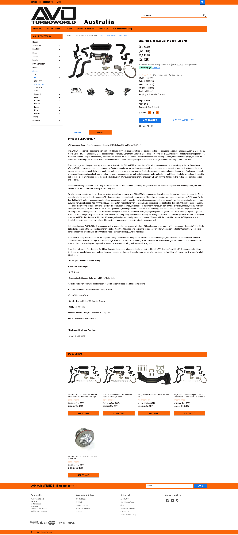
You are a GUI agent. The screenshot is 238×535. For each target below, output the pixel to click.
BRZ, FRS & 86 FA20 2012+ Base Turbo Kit (114, 35)
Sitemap (79, 512)
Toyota (35, 117)
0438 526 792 (48, 2)
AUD (59, 2)
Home (68, 35)
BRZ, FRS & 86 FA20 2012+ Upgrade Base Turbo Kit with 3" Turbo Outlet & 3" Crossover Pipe (189, 397)
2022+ (36, 91)
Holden (35, 42)
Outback (37, 113)
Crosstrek (37, 94)
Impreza (37, 104)
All (35, 75)
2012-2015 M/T (39, 84)
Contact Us (103, 29)
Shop (69, 29)
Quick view (83, 389)
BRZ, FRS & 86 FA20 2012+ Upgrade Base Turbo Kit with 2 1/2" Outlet (117, 396)
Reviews (100, 132)
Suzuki (35, 56)
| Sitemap (48, 532)
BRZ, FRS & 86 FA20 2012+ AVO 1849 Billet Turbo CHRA (82, 458)
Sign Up (85, 505)
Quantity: (142, 112)
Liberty (36, 110)
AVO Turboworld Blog (122, 29)
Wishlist (79, 502)
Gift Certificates (81, 499)
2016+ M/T (38, 88)
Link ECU (36, 49)
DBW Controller (39, 64)
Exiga (36, 97)
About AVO (37, 29)
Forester (37, 100)
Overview (77, 132)
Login (78, 505)
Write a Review (175, 75)
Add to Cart (83, 413)
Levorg (36, 107)
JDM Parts (37, 45)
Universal (36, 120)
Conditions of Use (55, 29)
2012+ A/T (38, 81)
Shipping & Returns (85, 29)
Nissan (35, 67)
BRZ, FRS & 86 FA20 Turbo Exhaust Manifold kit (153, 396)
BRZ (35, 78)
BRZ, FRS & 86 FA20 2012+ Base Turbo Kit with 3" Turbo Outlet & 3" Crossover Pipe (82, 396)
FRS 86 (83, 35)
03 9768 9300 (36, 2)
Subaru (35, 71)
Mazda (35, 60)
